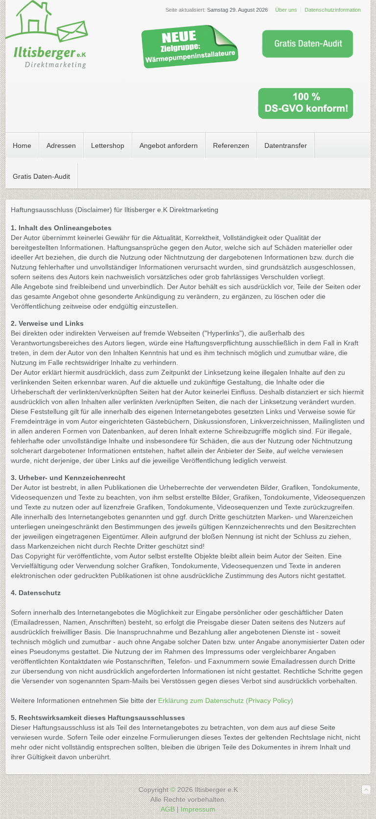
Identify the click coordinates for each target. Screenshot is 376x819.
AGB (168, 809)
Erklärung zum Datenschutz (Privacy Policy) (225, 700)
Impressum (198, 809)
